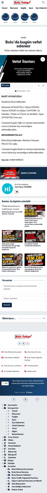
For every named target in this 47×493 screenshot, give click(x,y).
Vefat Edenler (18, 426)
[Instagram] (28, 344)
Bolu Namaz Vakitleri (12, 357)
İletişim (11, 463)
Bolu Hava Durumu (34, 352)
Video (10, 440)
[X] (23, 344)
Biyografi (12, 455)
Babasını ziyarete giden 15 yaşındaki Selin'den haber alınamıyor (11, 269)
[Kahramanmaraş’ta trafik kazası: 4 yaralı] (12, 208)
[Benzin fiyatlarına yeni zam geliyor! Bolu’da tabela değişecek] (35, 260)
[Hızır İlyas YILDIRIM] (7, 189)
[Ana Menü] (2, 3)
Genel (4, 8)
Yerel (14, 428)
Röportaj (12, 452)
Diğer (14, 431)
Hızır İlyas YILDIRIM (23, 187)
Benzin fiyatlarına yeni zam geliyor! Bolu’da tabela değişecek (34, 269)
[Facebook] (19, 344)
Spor (31, 8)
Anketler (12, 458)
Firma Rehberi (14, 446)
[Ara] (43, 2)
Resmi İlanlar (18, 434)
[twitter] (25, 400)
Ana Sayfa (12, 405)
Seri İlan (11, 449)
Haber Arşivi (31, 371)
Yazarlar (12, 443)
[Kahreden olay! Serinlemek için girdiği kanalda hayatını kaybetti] (12, 236)
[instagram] (37, 400)
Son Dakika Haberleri (11, 371)
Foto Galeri (13, 437)
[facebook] (14, 400)
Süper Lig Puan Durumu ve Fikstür (27, 481)
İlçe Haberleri (18, 423)
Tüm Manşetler (32, 366)
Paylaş (6, 85)
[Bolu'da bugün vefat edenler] (23, 69)
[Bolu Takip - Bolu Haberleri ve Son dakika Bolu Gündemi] (22, 2)
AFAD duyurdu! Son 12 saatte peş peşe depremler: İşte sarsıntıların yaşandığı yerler (34, 222)
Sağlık (23, 8)
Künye (10, 460)
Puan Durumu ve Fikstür (12, 366)
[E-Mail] (17, 192)
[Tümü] (44, 318)
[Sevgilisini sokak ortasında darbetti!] (35, 236)
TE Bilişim (29, 392)
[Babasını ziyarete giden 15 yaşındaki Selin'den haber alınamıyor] (12, 260)
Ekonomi (14, 8)
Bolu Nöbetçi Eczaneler (13, 352)
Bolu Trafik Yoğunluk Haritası (33, 359)
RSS (6, 383)
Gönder (7, 305)
